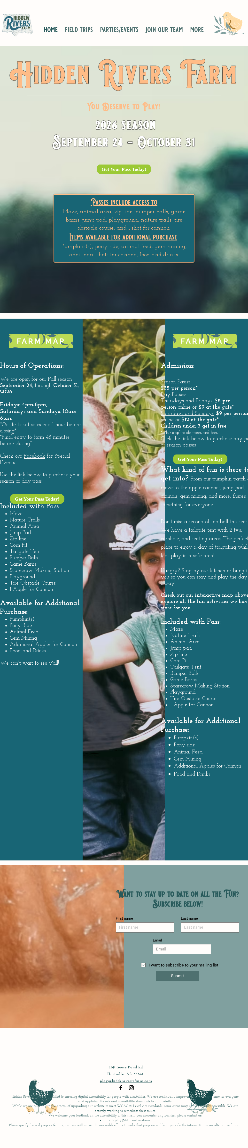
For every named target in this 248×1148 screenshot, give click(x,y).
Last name (189, 918)
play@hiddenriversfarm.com (126, 1081)
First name (124, 918)
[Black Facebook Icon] (120, 1087)
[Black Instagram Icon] (131, 1087)
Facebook (34, 456)
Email (157, 940)
